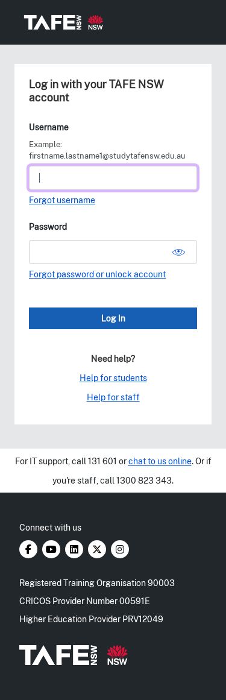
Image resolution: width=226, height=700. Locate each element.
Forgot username (62, 200)
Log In (113, 318)
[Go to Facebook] (29, 550)
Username (49, 127)
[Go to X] (98, 550)
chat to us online (160, 462)
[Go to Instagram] (120, 550)
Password (48, 226)
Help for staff (113, 397)
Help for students (113, 378)
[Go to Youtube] (52, 550)
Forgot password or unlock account (97, 274)
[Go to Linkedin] (75, 550)
